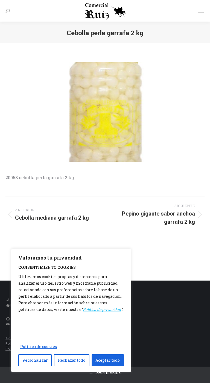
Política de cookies (38, 346)
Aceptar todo (107, 360)
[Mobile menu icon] (201, 11)
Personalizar (35, 360)
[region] (71, 310)
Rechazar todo (71, 360)
